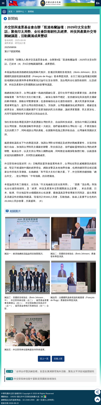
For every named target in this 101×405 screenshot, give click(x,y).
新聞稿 (31, 11)
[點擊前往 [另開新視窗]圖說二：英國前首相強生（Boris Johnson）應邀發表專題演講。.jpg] (73, 233)
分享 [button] (97, 392)
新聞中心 (20, 11)
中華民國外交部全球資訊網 (50, 3)
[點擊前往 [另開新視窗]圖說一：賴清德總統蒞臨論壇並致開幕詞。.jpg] (27, 233)
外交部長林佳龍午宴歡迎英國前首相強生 (35, 378)
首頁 (10, 11)
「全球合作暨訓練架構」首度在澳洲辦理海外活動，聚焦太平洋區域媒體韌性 (54, 371)
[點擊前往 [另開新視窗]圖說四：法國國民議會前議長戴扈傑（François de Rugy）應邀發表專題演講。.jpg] (73, 277)
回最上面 (58, 359)
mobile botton (3, 3)
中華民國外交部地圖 (45, 396)
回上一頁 (44, 359)
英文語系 (98, 3)
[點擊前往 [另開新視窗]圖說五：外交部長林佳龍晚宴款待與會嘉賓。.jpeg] (27, 329)
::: (2, 385)
